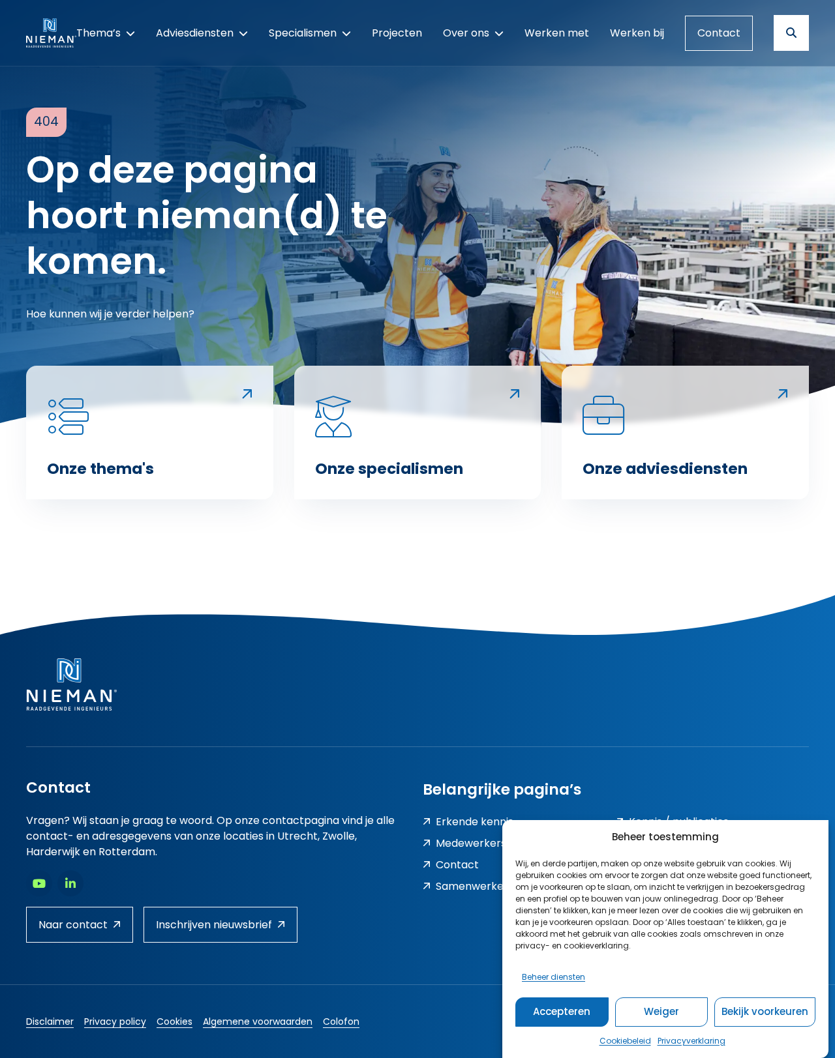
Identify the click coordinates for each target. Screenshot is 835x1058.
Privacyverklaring (691, 1040)
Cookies (174, 1021)
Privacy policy (115, 1021)
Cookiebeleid (625, 1040)
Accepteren (561, 1011)
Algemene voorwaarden (257, 1021)
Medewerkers (471, 843)
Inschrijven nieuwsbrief (214, 924)
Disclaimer (50, 1021)
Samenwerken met (485, 886)
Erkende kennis (474, 821)
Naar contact (73, 924)
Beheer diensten (553, 976)
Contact (718, 32)
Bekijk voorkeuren (764, 1011)
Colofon (341, 1021)
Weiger (661, 1011)
